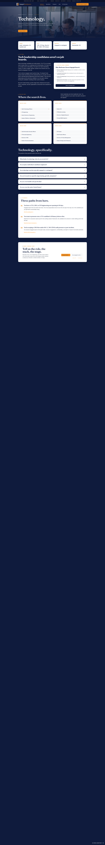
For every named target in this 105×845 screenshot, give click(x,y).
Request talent (22, 31)
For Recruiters (64, 4)
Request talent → (65, 255)
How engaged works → (76, 255)
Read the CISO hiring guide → (30, 232)
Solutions (42, 4)
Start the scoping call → (28, 211)
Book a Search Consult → (82, 4)
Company (55, 4)
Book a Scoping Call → (70, 85)
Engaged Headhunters (22, 14)
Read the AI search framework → (30, 222)
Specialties (48, 4)
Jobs (59, 4)
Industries (30, 14)
